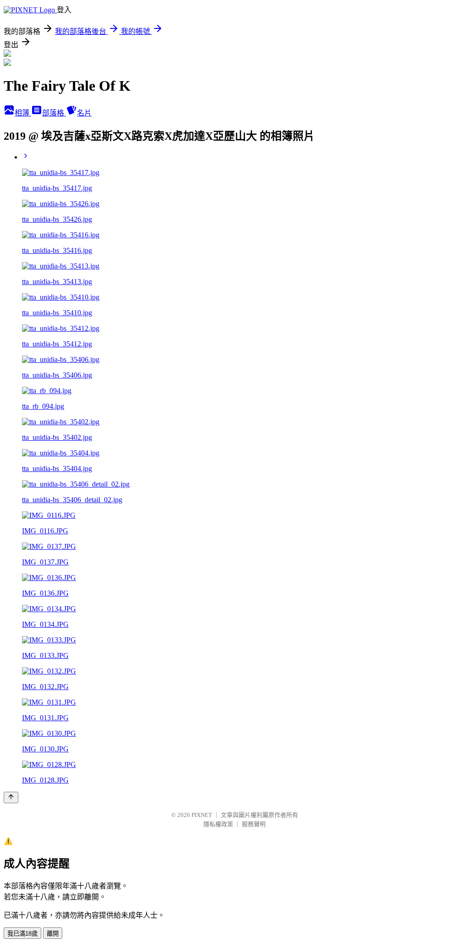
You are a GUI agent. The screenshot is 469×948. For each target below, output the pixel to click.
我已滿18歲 (22, 933)
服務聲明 (254, 824)
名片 (84, 113)
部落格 (54, 113)
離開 (53, 933)
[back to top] (11, 797)
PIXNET (201, 814)
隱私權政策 (218, 824)
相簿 (23, 113)
